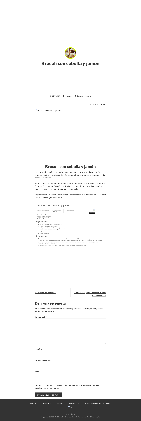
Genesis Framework (79, 417)
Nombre (39, 349)
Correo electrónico (44, 360)
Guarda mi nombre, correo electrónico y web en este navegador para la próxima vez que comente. (67, 386)
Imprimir (92, 213)
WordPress (90, 417)
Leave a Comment (84, 96)
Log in (98, 417)
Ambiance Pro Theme (62, 417)
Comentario (41, 317)
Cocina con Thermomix (30, 5)
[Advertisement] (70, 81)
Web (37, 371)
